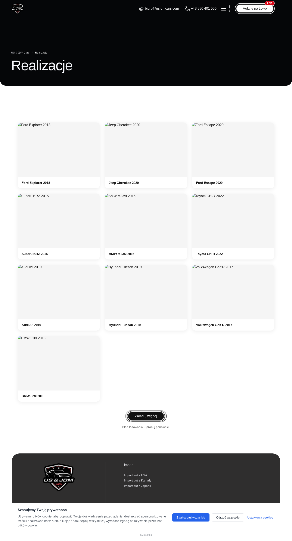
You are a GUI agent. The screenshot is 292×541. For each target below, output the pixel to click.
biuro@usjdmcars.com (162, 8)
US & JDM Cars (20, 52)
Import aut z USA (135, 475)
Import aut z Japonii (137, 485)
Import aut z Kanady (137, 480)
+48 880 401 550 (204, 8)
